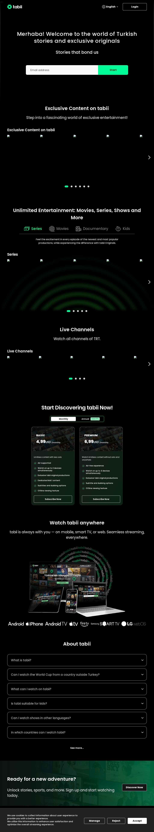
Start (113, 70)
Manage (94, 821)
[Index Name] (22, 157)
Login (134, 6)
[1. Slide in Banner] (71, 186)
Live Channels (77, 329)
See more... (77, 748)
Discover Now (134, 787)
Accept (137, 821)
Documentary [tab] (95, 228)
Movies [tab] (62, 228)
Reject (116, 821)
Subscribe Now (53, 499)
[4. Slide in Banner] (84, 186)
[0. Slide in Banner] (66, 186)
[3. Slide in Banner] (80, 186)
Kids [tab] (126, 228)
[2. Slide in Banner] (76, 186)
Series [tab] (36, 228)
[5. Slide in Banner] (88, 186)
